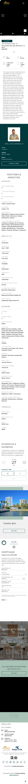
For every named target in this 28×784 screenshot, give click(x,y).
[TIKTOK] (21, 762)
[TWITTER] (24, 762)
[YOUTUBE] (10, 762)
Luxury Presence (18, 766)
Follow (14, 673)
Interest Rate (5, 585)
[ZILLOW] (17, 762)
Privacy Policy (20, 773)
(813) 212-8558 (6, 154)
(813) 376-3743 (8, 735)
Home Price (5, 568)
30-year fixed (5, 574)
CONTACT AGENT (14, 163)
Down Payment (6, 577)
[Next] (24, 462)
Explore (14, 530)
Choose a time (6, 469)
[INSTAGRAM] (7, 762)
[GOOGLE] (14, 762)
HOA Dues (5, 590)
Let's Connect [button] (14, 652)
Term (3, 572)
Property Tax (5, 581)
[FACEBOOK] (3, 762)
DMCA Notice (14, 775)
